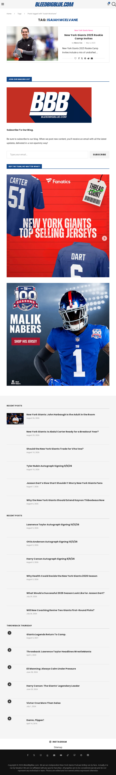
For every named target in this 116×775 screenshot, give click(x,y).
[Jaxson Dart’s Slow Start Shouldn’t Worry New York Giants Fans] (15, 487)
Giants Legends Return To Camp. (46, 634)
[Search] (113, 4)
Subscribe (99, 154)
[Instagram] (41, 755)
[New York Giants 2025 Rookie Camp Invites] (32, 43)
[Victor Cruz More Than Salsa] (15, 707)
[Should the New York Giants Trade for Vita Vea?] (15, 453)
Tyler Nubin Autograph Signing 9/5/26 (49, 466)
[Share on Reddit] (88, 58)
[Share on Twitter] (82, 58)
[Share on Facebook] (79, 58)
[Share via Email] (92, 58)
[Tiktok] (68, 755)
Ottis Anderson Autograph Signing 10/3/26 (52, 541)
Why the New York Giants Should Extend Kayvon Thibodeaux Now (65, 500)
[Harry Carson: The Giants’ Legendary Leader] (15, 690)
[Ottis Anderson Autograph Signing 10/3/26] (15, 546)
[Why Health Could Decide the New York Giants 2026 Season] (15, 580)
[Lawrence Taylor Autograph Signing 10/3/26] (15, 528)
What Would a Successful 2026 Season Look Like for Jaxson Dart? (65, 593)
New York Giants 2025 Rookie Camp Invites (83, 36)
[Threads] (47, 755)
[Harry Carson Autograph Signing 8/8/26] (15, 563)
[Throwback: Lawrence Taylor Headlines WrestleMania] (15, 655)
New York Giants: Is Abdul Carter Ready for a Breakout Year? (62, 431)
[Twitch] (75, 755)
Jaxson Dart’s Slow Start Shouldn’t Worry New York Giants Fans (64, 483)
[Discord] (88, 755)
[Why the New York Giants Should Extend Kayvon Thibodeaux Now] (15, 504)
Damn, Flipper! (35, 720)
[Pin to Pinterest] (85, 58)
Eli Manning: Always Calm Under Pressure (51, 668)
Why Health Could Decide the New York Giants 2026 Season (61, 576)
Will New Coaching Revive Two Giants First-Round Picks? (60, 610)
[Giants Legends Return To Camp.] (15, 638)
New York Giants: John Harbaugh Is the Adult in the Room (60, 414)
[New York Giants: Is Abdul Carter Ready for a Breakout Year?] (15, 436)
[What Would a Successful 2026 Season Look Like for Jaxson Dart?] (15, 597)
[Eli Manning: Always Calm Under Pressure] (15, 673)
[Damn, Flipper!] (15, 724)
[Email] (54, 755)
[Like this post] (75, 58)
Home (9, 14)
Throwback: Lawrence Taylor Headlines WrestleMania (58, 651)
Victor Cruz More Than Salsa (43, 703)
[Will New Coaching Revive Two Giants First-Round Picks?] (15, 614)
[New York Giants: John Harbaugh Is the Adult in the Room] (15, 418)
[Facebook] (27, 755)
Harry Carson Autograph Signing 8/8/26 (50, 558)
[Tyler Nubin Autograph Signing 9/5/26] (15, 470)
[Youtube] (61, 755)
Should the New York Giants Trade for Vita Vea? (54, 448)
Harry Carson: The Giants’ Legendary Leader (53, 685)
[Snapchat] (81, 755)
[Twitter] (34, 755)
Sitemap (58, 747)
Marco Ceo (78, 43)
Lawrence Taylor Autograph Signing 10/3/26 (52, 524)
